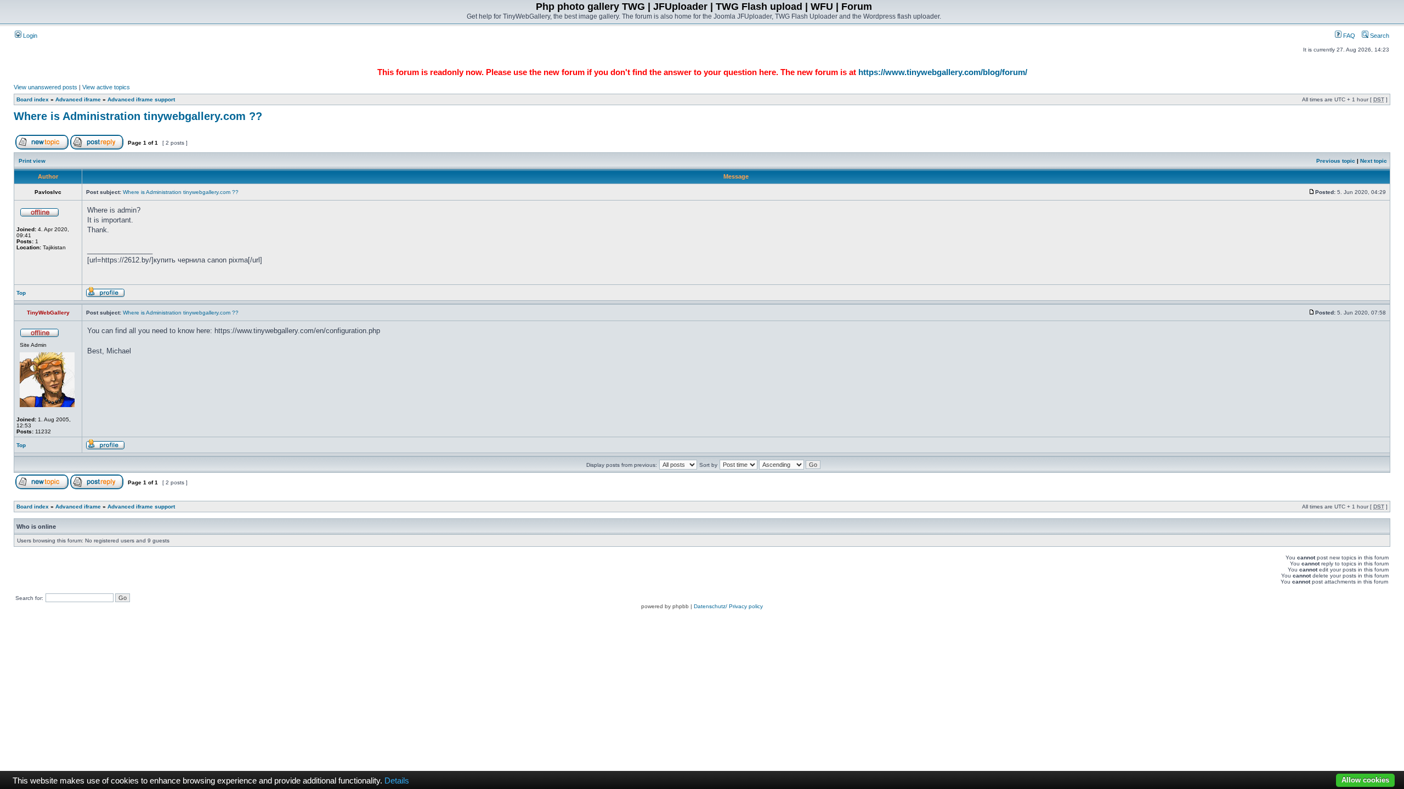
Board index (32, 99)
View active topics (106, 87)
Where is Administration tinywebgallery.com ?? (138, 116)
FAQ (1348, 35)
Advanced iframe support (141, 99)
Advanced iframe (78, 99)
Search (1378, 35)
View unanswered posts (45, 87)
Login (29, 35)
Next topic (1373, 161)
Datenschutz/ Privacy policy (728, 606)
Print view (32, 161)
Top (21, 293)
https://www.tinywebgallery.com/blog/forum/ (942, 72)
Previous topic (1335, 161)
